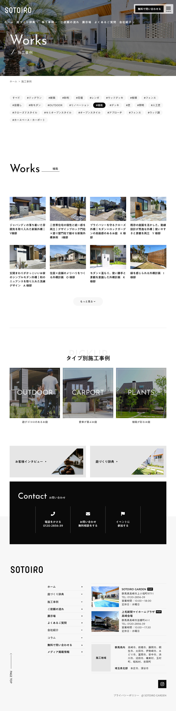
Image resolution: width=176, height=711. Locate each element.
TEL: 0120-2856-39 (133, 597)
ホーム (13, 81)
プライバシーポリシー (126, 695)
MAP (150, 589)
